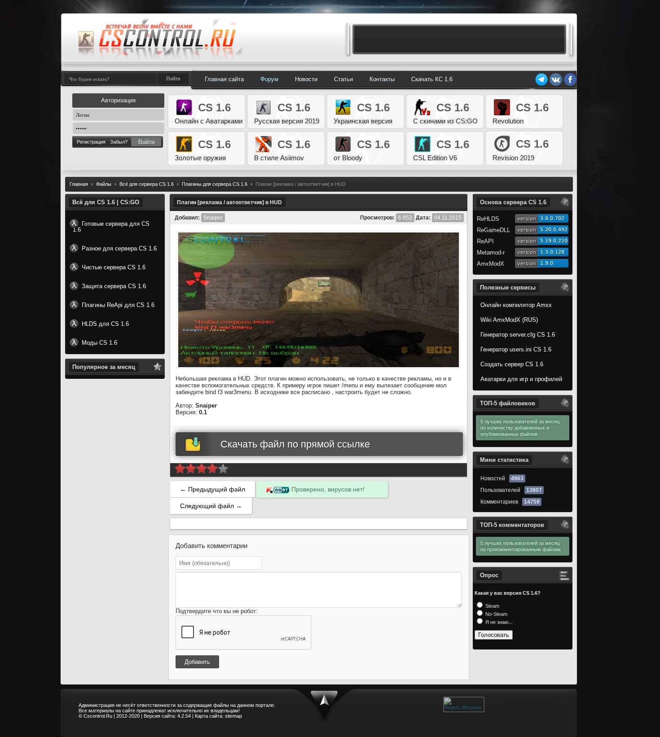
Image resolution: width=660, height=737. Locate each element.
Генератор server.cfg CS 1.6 (517, 334)
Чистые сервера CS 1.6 (113, 267)
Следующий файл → (211, 505)
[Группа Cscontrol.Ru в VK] (556, 84)
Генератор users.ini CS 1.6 (515, 349)
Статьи (343, 79)
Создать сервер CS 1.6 (511, 364)
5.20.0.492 (554, 230)
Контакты (382, 79)
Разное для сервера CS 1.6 (119, 248)
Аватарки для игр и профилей (521, 379)
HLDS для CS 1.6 (105, 323)
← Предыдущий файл (212, 489)
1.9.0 (546, 263)
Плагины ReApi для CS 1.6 (118, 305)
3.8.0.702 (552, 218)
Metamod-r (491, 252)
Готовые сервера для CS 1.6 (111, 226)
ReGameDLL (493, 230)
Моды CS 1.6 (99, 342)
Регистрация (91, 142)
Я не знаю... (498, 622)
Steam (491, 606)
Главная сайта (224, 79)
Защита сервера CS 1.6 (114, 286)
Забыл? (119, 142)
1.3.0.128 (552, 252)
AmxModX (490, 263)
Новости (306, 79)
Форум (269, 79)
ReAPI (485, 241)
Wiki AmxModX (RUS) (509, 319)
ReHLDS (488, 218)
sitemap (233, 716)
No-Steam (495, 614)
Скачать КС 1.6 (432, 79)
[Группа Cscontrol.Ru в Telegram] (541, 84)
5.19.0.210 (554, 241)
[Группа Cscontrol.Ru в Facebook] (570, 84)
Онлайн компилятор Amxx (516, 305)
